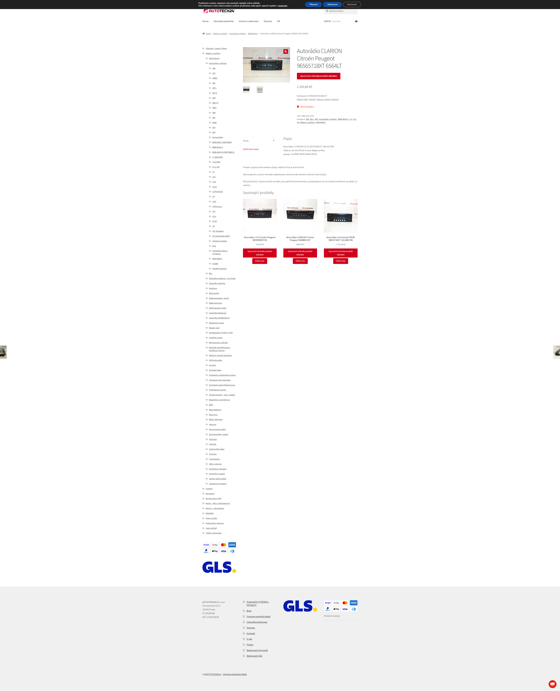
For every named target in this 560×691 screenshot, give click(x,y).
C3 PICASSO (217, 191)
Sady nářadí (211, 528)
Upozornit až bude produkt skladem (318, 75)
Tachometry (214, 459)
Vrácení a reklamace (249, 21)
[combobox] (341, 11)
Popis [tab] (246, 140)
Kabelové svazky (216, 323)
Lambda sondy (215, 337)
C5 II (214, 216)
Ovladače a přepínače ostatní (222, 375)
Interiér (209, 488)
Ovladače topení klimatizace (222, 385)
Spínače (212, 444)
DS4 (214, 246)
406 (213, 112)
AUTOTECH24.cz (213, 674)
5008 (214, 122)
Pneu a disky (211, 518)
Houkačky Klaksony (217, 313)
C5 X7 (214, 221)
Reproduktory (215, 409)
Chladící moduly (219, 241)
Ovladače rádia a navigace (220, 252)
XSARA (215, 263)
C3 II (214, 181)
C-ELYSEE (216, 162)
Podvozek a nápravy (215, 523)
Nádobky (210, 513)
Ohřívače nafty (215, 360)
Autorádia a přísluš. (237, 33)
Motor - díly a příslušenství (218, 503)
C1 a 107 (216, 167)
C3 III (214, 186)
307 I (312, 119)
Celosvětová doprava (257, 622)
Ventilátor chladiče (217, 469)
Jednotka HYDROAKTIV (219, 318)
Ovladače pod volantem (220, 380)
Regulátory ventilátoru (219, 399)
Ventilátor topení (217, 473)
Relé (211, 404)
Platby (250, 644)
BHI (210, 273)
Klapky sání (214, 328)
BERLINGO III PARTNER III (223, 152)
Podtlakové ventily (217, 390)
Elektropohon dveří (217, 308)
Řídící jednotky (216, 419)
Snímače (213, 439)
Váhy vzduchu (215, 464)
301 (213, 83)
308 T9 (215, 103)
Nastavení (352, 4)
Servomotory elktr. (217, 429)
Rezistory (213, 414)
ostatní (212, 365)
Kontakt (251, 633)
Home (205, 21)
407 (213, 117)
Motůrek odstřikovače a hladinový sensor (219, 349)
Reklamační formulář (257, 650)
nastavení (282, 6)
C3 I (354, 119)
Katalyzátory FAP (213, 498)
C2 (351, 119)
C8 (298, 122)
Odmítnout (332, 4)
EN (278, 21)
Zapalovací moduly (217, 483)
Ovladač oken (215, 370)
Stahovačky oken (216, 449)
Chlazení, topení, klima (216, 48)
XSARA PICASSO (219, 268)
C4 (213, 196)
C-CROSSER (217, 157)
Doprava (268, 21)
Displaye (213, 288)
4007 (214, 107)
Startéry (213, 454)
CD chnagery (218, 231)
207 (213, 73)
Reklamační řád (254, 655)
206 (307, 119)
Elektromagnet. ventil (219, 298)
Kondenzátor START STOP (221, 332)
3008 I (214, 78)
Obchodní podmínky (224, 21)
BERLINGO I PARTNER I (222, 142)
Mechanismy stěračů (218, 342)
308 (213, 98)
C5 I (214, 211)
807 (316, 119)
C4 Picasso (217, 206)
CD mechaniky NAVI (221, 236)
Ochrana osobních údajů (259, 616)
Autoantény (217, 137)
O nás (249, 638)
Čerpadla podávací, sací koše (222, 278)
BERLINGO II (253, 33)
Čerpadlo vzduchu (217, 283)
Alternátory (214, 58)
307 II (214, 93)
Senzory (212, 424)
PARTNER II (321, 122)
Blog (249, 610)
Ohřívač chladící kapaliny (220, 355)
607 (213, 127)
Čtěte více (259, 261)
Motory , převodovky (215, 508)
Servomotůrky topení (218, 434)
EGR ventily (214, 293)
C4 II (214, 201)
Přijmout (313, 4)
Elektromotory (215, 303)
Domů (208, 33)
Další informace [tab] (251, 149)
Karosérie (210, 493)
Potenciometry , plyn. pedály (222, 395)
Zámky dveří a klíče (217, 478)
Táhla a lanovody (214, 533)
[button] (285, 51)
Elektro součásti (220, 33)
